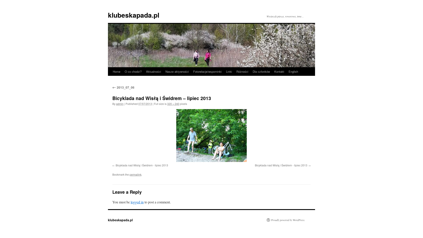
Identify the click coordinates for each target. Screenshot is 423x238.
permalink (135, 174)
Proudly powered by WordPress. (288, 220)
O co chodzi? (133, 71)
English (293, 71)
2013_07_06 (123, 87)
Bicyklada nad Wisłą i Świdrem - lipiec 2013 (142, 165)
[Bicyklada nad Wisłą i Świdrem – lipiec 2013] (211, 135)
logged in (137, 202)
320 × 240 (173, 104)
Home (116, 71)
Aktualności (153, 71)
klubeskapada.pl (133, 15)
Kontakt (279, 71)
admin (120, 104)
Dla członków (261, 71)
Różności (242, 71)
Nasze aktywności (177, 71)
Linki (229, 71)
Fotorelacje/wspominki (207, 71)
